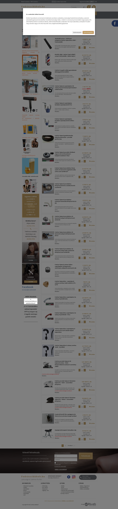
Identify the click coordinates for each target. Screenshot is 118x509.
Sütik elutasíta (77, 32)
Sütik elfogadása (88, 32)
